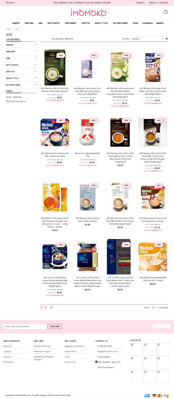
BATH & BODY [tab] (12, 65)
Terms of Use (53, 395)
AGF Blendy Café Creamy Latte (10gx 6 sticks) (87, 219)
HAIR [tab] (8, 58)
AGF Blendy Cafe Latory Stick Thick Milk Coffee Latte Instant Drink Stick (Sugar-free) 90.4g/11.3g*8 (152, 157)
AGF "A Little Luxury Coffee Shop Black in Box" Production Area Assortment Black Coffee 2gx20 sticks (120, 282)
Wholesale (8, 362)
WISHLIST (140, 2)
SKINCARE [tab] (10, 51)
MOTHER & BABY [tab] (13, 85)
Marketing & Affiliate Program (43, 358)
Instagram (137, 353)
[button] (10, 2)
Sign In (152, 2)
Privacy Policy (65, 395)
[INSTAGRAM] (137, 349)
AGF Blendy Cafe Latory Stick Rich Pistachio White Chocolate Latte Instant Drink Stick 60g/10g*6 (120, 92)
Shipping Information (75, 346)
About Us (7, 346)
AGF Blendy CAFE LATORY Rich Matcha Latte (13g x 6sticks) (55, 90)
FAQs (67, 356)
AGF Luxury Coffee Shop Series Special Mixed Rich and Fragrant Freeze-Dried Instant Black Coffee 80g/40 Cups (88, 282)
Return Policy (71, 351)
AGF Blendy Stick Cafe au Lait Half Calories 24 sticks (55, 155)
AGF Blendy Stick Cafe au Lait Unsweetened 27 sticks (153, 219)
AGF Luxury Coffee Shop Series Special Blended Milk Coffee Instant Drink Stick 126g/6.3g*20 (54, 282)
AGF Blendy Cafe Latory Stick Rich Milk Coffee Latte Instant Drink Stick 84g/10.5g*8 (120, 221)
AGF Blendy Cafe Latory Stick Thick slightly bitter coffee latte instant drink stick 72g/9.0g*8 (120, 157)
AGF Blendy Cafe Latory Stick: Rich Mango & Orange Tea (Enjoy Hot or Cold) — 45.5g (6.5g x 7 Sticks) (55, 222)
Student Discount (42, 346)
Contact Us (70, 362)
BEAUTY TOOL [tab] (12, 78)
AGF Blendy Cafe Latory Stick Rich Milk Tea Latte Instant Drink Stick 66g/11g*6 (87, 91)
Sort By (125, 38)
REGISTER (164, 2)
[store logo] (89, 12)
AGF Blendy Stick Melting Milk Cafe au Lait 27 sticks (152, 279)
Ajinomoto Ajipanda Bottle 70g (87, 155)
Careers (7, 351)
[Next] (51, 307)
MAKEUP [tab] (9, 45)
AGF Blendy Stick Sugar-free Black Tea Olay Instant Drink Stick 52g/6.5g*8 (153, 91)
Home (8, 29)
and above (15, 101)
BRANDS (160, 23)
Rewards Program (42, 351)
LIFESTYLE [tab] (10, 71)
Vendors (7, 356)
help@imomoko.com (107, 351)
